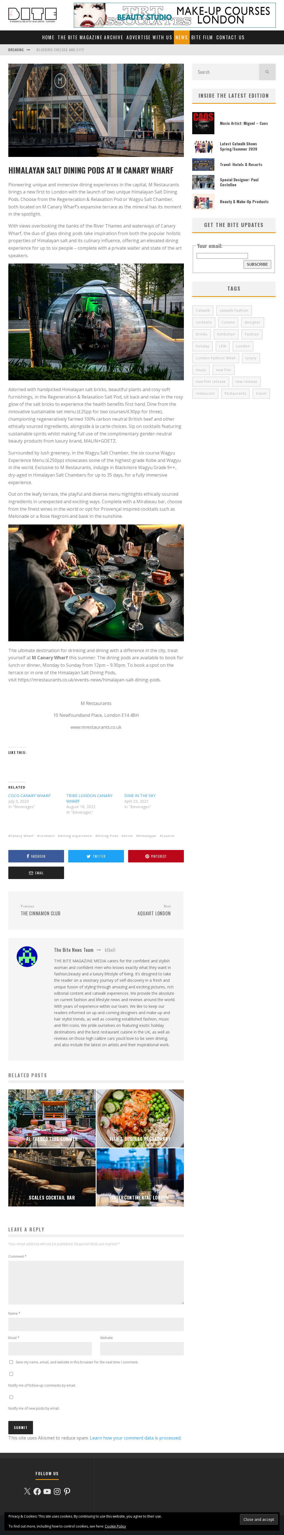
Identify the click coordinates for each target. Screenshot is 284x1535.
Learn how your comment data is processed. (135, 1438)
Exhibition (226, 334)
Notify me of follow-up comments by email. (42, 1385)
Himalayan (147, 836)
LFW (222, 346)
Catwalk (203, 310)
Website (106, 1337)
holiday (202, 346)
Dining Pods (108, 836)
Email (13, 1337)
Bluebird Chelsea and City (60, 49)
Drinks (201, 334)
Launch (168, 836)
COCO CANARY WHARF (29, 795)
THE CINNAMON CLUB (40, 910)
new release (246, 381)
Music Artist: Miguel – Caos (244, 123)
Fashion (252, 334)
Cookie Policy (115, 1526)
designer (253, 322)
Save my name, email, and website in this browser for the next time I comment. (77, 1362)
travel (261, 393)
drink (128, 836)
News (182, 37)
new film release (211, 381)
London (243, 346)
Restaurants (235, 393)
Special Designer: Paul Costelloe (239, 182)
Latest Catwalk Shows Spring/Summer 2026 (238, 146)
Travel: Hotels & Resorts (241, 164)
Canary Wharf (22, 836)
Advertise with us (149, 37)
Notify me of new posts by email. (34, 1408)
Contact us (230, 37)
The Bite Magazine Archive (90, 37)
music (201, 370)
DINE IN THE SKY (140, 795)
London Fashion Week (216, 358)
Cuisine (228, 322)
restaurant (205, 393)
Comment (17, 1256)
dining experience (76, 836)
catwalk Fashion (234, 310)
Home (48, 37)
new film (223, 370)
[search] (267, 72)
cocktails (47, 836)
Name (14, 1313)
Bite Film (202, 37)
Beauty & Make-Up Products (244, 201)
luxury (251, 358)
